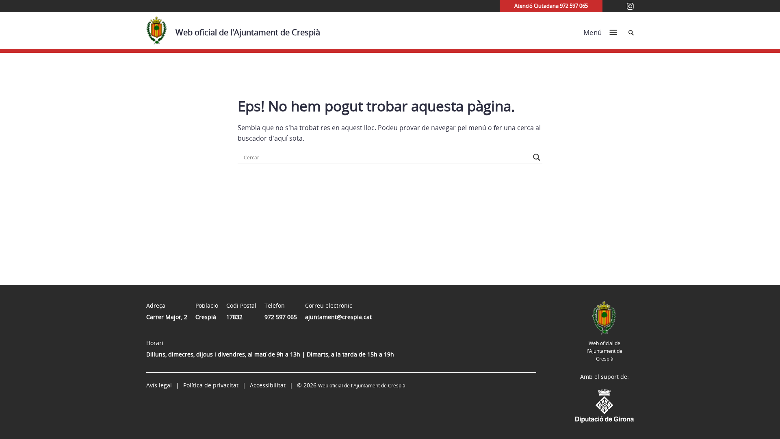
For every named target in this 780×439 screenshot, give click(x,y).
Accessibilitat (268, 385)
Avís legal (159, 385)
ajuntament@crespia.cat (338, 317)
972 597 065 (280, 317)
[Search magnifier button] (536, 157)
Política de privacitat (210, 385)
